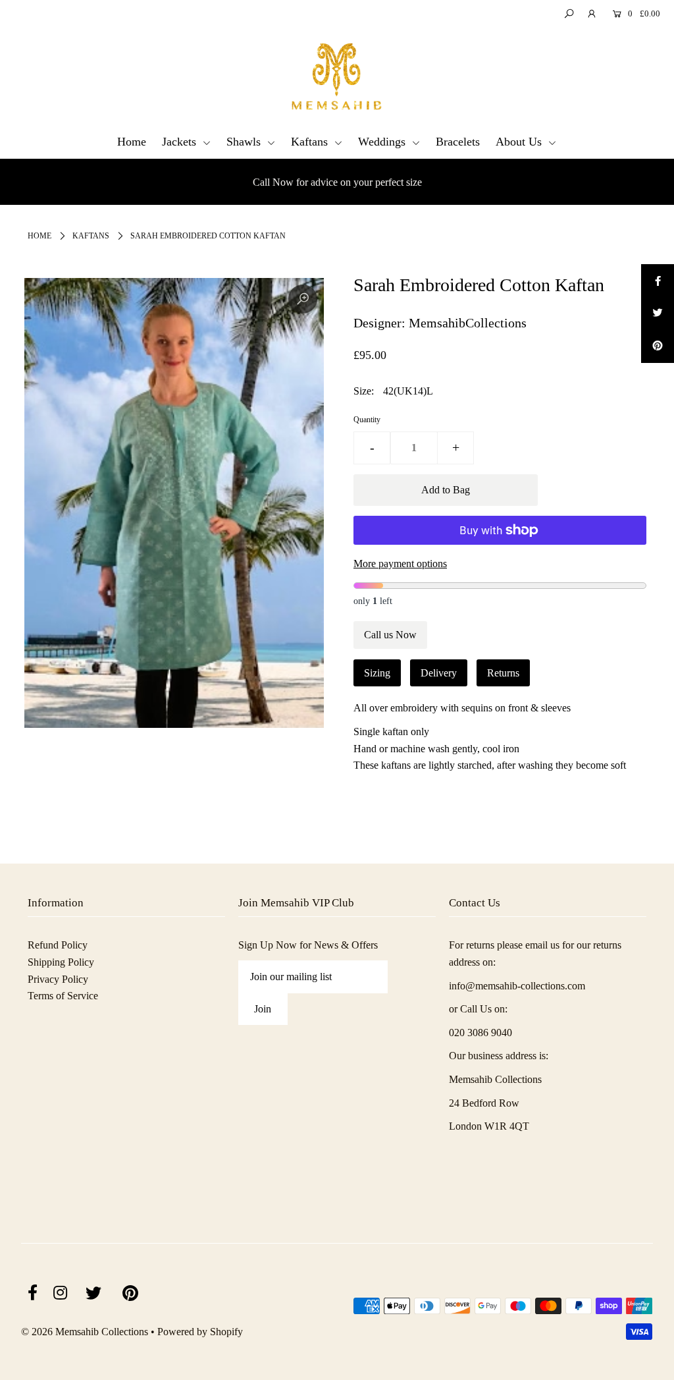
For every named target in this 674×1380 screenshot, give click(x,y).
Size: (363, 391)
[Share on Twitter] (657, 313)
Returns (503, 672)
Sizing (377, 672)
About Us (520, 141)
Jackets (180, 141)
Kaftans (311, 141)
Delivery (439, 672)
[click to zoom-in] (302, 299)
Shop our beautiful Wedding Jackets (337, 182)
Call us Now (390, 634)
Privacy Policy (58, 979)
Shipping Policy (61, 962)
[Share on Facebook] (657, 280)
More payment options (400, 563)
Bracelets (458, 141)
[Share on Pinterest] (657, 346)
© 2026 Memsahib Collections (84, 1331)
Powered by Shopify (200, 1331)
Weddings (383, 141)
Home (131, 141)
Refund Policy (58, 945)
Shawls (245, 141)
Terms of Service (63, 995)
